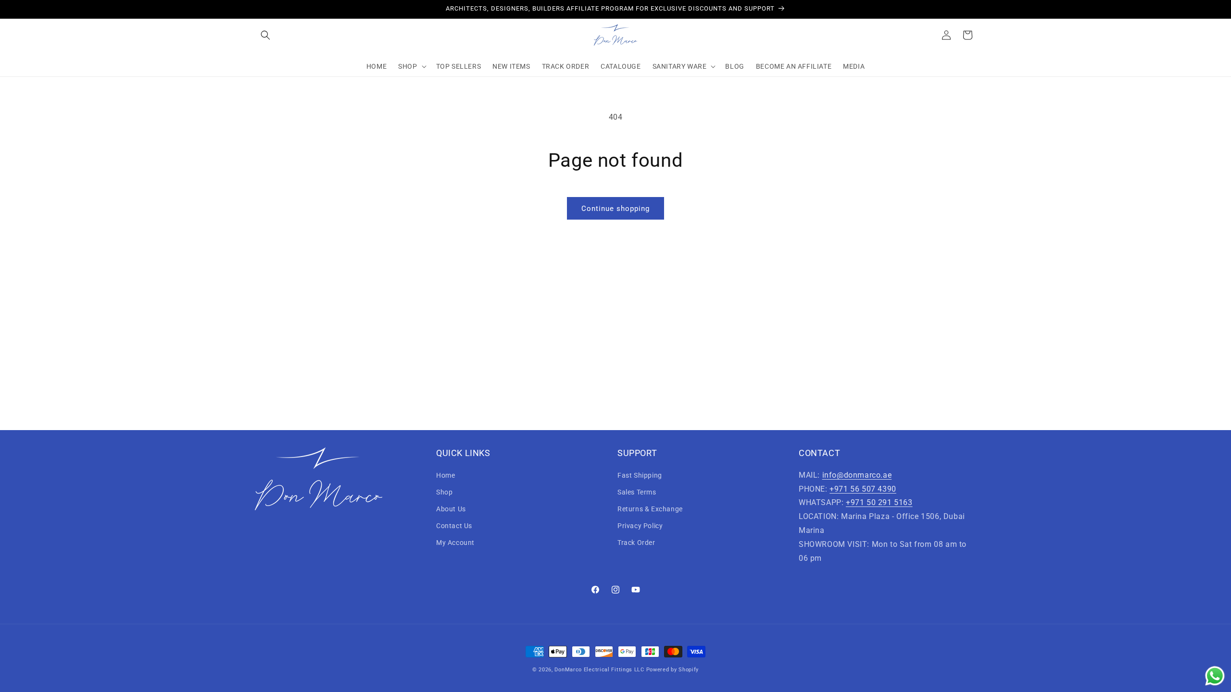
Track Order (636, 542)
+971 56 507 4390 (862, 489)
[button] (265, 35)
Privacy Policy (640, 526)
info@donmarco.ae (857, 475)
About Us (451, 509)
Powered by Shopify (672, 670)
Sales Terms (636, 492)
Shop (444, 492)
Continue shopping (615, 208)
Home (445, 475)
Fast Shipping (639, 475)
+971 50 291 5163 (879, 502)
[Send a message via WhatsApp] (1215, 676)
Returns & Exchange (650, 509)
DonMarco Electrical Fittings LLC (599, 670)
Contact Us (454, 526)
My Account (455, 542)
